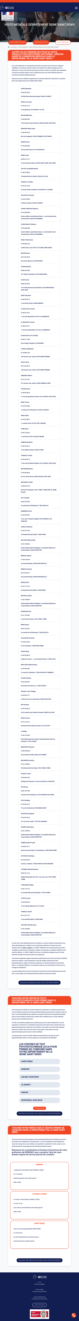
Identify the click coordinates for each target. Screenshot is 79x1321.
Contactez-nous (39, 1305)
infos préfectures (17, 42)
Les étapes (13, 47)
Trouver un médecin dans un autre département (39, 983)
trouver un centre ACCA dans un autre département (39, 1113)
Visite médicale (23, 47)
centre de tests (41, 42)
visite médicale (63, 42)
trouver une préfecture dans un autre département (39, 1260)
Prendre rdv (40, 1108)
